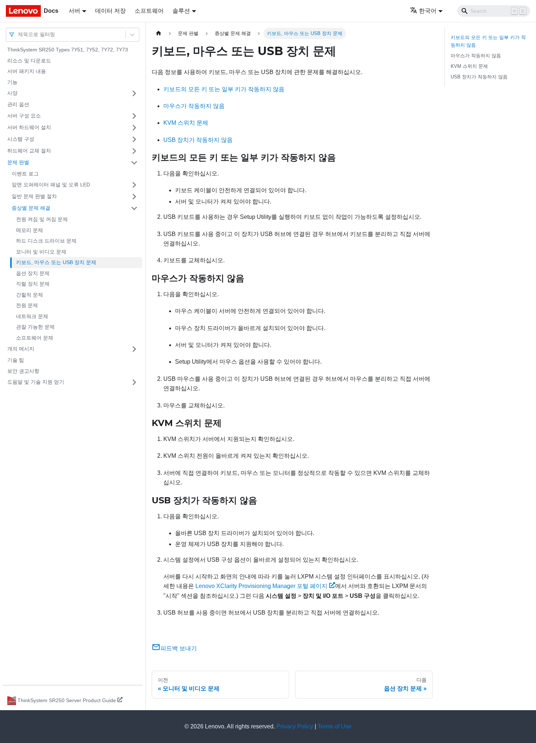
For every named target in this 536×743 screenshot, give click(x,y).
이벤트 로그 (25, 174)
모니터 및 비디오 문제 (41, 252)
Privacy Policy (294, 726)
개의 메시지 (20, 349)
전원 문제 (27, 305)
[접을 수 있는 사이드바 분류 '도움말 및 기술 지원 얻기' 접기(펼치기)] (134, 382)
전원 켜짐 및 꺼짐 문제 (42, 219)
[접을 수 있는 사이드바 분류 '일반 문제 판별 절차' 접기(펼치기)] (134, 196)
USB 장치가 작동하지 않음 (198, 140)
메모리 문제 (29, 230)
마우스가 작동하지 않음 (194, 106)
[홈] (159, 33)
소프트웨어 (149, 11)
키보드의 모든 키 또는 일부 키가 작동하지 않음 (223, 89)
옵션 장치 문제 (33, 273)
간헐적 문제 (29, 295)
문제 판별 (18, 162)
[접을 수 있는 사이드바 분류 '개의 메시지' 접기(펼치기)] (134, 349)
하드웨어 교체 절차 (29, 151)
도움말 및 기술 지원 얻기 (35, 382)
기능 (12, 82)
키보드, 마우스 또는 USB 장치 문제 (56, 262)
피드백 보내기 (178, 648)
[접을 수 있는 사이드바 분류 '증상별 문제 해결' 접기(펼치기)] (134, 208)
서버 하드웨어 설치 (29, 127)
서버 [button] (74, 11)
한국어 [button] (427, 11)
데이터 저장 (110, 11)
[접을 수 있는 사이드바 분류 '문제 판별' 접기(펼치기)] (134, 163)
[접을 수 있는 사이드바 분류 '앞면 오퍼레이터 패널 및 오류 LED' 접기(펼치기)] (134, 185)
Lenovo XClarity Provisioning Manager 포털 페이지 (261, 586)
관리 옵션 (18, 104)
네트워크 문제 (32, 316)
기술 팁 (15, 360)
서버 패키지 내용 (26, 71)
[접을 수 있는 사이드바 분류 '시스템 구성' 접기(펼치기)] (134, 139)
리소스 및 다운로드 (29, 60)
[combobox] (18, 34)
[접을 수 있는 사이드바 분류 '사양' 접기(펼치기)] (134, 93)
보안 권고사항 (23, 371)
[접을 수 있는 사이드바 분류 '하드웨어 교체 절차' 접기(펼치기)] (134, 151)
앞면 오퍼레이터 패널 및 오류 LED (51, 184)
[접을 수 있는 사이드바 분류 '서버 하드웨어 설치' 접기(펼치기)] (134, 127)
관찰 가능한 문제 (35, 327)
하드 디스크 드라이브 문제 (46, 241)
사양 (12, 93)
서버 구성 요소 (24, 116)
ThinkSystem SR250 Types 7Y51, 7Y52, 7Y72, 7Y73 (67, 50)
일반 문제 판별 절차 (34, 196)
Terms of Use (334, 726)
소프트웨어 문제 (34, 338)
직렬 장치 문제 (33, 284)
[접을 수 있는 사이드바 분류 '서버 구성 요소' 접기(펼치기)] (134, 116)
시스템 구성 (20, 139)
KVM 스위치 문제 (185, 123)
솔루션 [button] (181, 11)
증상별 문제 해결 (31, 208)
